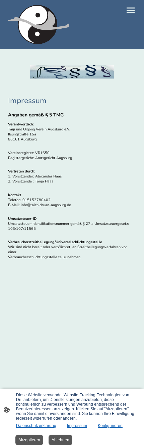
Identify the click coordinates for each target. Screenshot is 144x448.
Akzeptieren (29, 440)
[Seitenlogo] (38, 24)
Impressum (77, 425)
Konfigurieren (110, 425)
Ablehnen (60, 440)
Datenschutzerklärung (36, 425)
